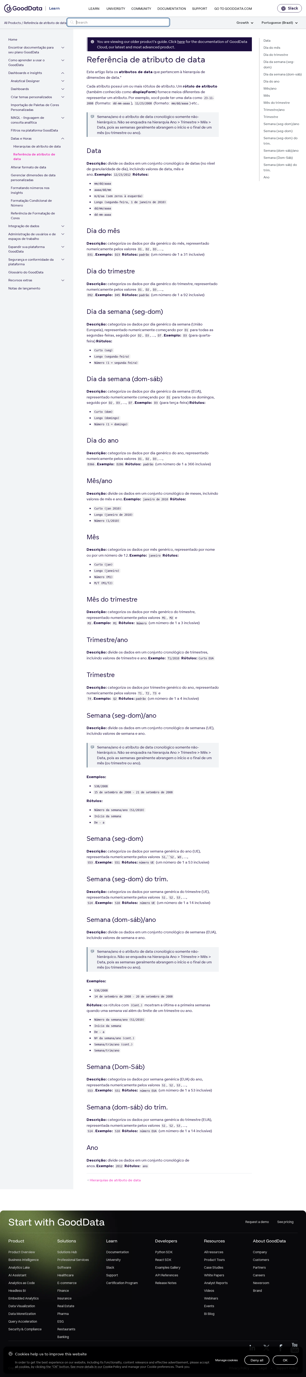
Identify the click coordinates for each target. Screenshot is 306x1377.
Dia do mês (272, 48)
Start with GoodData (56, 1222)
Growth (242, 23)
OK (285, 1360)
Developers (166, 1240)
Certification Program (122, 1283)
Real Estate (65, 1306)
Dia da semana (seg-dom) (279, 64)
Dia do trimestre (276, 55)
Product (16, 1240)
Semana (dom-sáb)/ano (281, 151)
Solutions (66, 1240)
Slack (293, 8)
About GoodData (269, 1240)
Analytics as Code (21, 1283)
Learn (93, 8)
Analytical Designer (25, 81)
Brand (257, 1290)
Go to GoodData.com (233, 8)
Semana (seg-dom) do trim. (280, 140)
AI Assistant (17, 1275)
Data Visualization (21, 1306)
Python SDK (164, 1252)
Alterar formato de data (28, 167)
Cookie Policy (112, 1367)
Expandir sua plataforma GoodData (26, 249)
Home (12, 39)
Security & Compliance (25, 1329)
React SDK (163, 1260)
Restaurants (66, 1329)
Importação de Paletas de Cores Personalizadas (35, 107)
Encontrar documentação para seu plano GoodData (30, 50)
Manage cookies (226, 1360)
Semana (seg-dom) (278, 131)
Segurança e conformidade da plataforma (30, 262)
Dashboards (20, 89)
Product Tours (214, 1260)
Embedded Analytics (23, 1298)
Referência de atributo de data (34, 157)
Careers (259, 1275)
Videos (209, 1290)
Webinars (211, 1298)
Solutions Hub (67, 1252)
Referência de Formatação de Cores (33, 216)
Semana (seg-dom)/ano (281, 124)
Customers (261, 1260)
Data (267, 41)
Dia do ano (271, 81)
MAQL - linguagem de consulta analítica (27, 120)
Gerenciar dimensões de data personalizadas (33, 177)
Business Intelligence (23, 1260)
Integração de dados (23, 226)
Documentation (171, 8)
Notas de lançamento (24, 288)
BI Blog (209, 1314)
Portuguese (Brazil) (277, 23)
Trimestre (271, 117)
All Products (12, 23)
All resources (213, 1252)
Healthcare (65, 1275)
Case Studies (213, 1267)
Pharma (63, 1314)
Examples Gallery (167, 1267)
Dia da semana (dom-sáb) (283, 74)
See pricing (285, 1222)
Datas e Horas (21, 138)
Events (209, 1306)
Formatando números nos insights (30, 190)
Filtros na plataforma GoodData (34, 131)
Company (260, 1252)
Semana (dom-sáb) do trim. (280, 167)
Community (141, 8)
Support (199, 8)
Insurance (64, 1298)
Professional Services (73, 1260)
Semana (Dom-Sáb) (278, 158)
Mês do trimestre (277, 103)
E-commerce (67, 1283)
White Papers (214, 1275)
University (116, 8)
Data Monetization (22, 1314)
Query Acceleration (22, 1321)
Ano (266, 177)
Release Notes (166, 1283)
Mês (267, 96)
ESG (60, 1321)
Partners (259, 1267)
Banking (63, 1337)
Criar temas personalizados (31, 97)
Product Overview (21, 1252)
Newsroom (261, 1283)
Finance (63, 1290)
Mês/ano (270, 88)
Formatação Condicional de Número (31, 203)
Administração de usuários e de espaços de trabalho (32, 236)
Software (64, 1267)
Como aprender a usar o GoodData (26, 62)
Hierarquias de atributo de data (37, 147)
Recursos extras (20, 280)
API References (166, 1275)
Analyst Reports (216, 1283)
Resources (214, 1240)
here (181, 41)
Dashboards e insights (25, 73)
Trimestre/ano (274, 110)
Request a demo (257, 1222)
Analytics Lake (19, 1267)
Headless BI (17, 1290)
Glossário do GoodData (25, 272)
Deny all (257, 1360)
